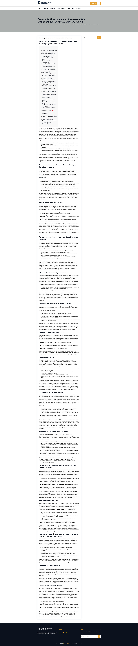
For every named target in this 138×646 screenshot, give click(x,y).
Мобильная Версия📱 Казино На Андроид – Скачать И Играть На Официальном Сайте (48, 75)
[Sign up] (99, 636)
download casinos (42, 177)
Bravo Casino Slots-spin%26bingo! (49, 79)
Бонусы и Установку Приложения (49, 53)
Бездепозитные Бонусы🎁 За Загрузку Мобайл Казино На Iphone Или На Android (49, 112)
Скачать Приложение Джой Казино (49, 91)
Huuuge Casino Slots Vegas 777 (48, 63)
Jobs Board (71, 8)
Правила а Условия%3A (47, 78)
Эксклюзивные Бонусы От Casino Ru (49, 68)
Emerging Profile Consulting (68, 643)
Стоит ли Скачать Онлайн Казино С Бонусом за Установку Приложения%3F (49, 122)
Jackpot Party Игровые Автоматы (49, 81)
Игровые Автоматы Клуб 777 (48, 119)
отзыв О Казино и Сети (46, 72)
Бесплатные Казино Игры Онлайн (49, 66)
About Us (46, 8)
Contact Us (78, 8)
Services (52, 8)
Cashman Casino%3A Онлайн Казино (49, 115)
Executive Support (61, 8)
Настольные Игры (45, 65)
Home (40, 8)
